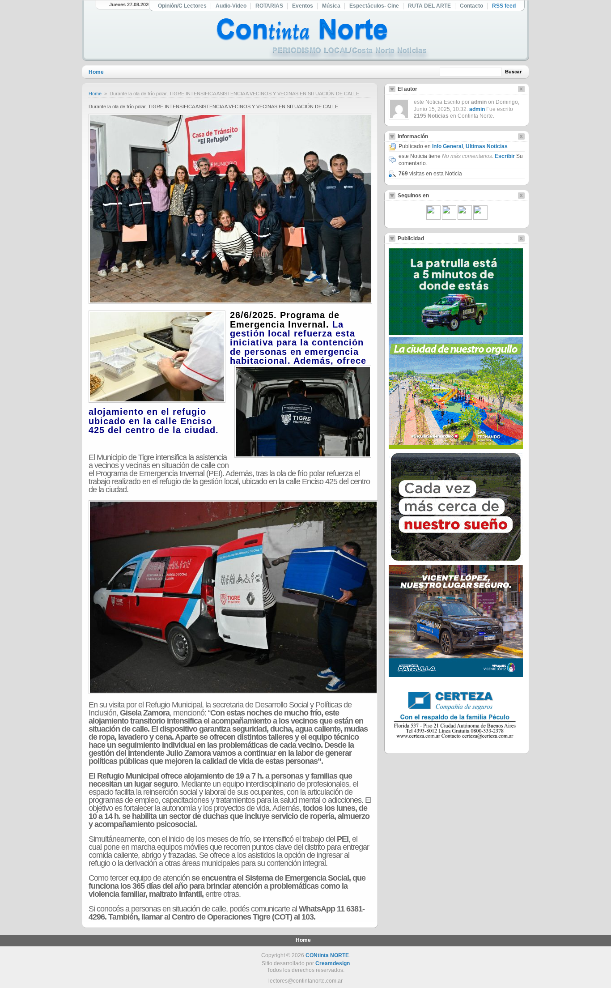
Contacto (471, 6)
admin (477, 109)
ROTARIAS (269, 6)
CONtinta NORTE (327, 955)
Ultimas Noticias (487, 146)
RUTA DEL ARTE (429, 6)
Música (331, 6)
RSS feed (504, 6)
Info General (447, 146)
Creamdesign (332, 963)
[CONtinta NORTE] (323, 39)
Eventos (302, 6)
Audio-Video (231, 6)
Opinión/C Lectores (182, 6)
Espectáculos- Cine (374, 6)
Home (96, 72)
